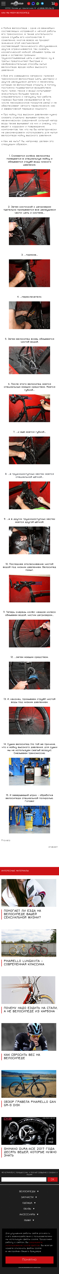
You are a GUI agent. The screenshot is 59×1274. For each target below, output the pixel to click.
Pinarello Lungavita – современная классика (24, 963)
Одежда (27, 1203)
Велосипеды (27, 1191)
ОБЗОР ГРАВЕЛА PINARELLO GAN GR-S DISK (30, 1104)
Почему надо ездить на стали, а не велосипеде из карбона (30, 1010)
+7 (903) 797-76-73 (45, 8)
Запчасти (27, 1197)
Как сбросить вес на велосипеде (22, 1057)
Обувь (27, 1209)
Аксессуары (27, 1214)
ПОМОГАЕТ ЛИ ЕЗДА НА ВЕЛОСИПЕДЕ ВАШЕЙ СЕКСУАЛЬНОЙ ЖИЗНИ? (22, 915)
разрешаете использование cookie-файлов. (24, 1244)
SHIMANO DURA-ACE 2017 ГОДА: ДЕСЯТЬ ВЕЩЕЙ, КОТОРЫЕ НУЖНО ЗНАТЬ (30, 1153)
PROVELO (17, 3)
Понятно (29, 1260)
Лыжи (27, 1220)
